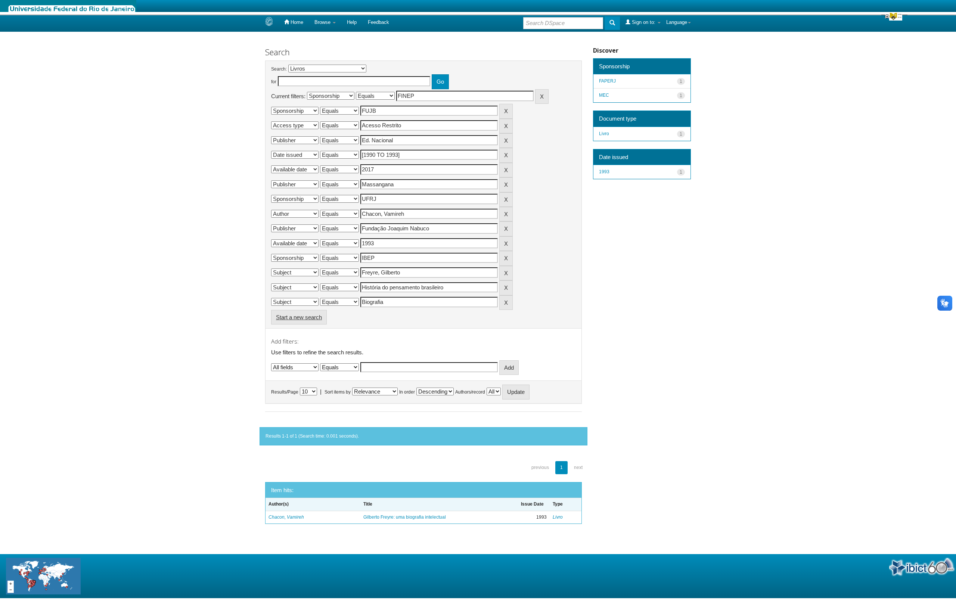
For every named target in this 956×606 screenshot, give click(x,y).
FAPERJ (607, 81)
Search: (279, 69)
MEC (604, 95)
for (273, 81)
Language (676, 22)
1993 (604, 171)
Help (352, 22)
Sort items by (338, 392)
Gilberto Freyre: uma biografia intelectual (404, 517)
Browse (323, 22)
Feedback (378, 22)
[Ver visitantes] (43, 575)
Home (296, 22)
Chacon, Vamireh (286, 517)
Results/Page (284, 392)
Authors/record (470, 392)
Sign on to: (643, 22)
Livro (558, 517)
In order (407, 392)
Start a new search (299, 317)
